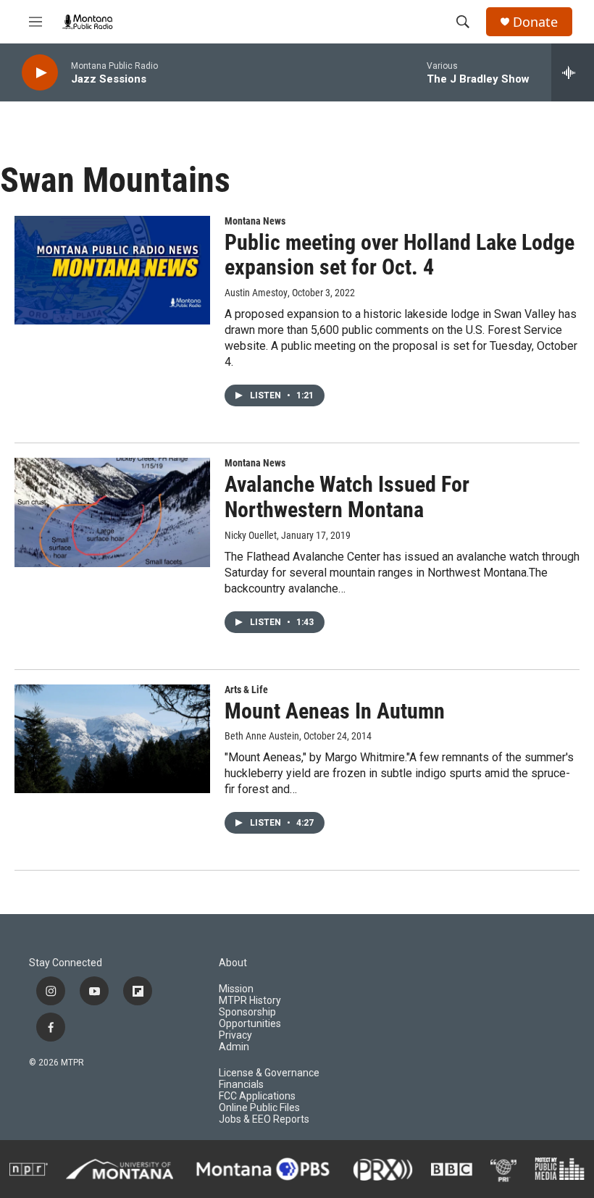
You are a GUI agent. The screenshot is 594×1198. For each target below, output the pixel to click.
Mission (236, 989)
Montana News (255, 221)
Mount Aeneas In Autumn (335, 711)
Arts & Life (246, 689)
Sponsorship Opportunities (250, 1018)
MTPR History (250, 1000)
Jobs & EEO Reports (264, 1119)
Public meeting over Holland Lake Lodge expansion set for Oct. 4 (399, 255)
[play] (39, 72)
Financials (241, 1084)
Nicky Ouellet (251, 535)
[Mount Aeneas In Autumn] (112, 738)
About (233, 963)
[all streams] (572, 72)
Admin (234, 1047)
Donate (535, 22)
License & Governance (269, 1073)
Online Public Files (259, 1107)
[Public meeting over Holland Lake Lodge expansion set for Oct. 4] (112, 270)
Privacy (235, 1035)
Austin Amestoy (256, 292)
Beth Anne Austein (262, 736)
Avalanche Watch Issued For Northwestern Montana (347, 497)
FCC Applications (257, 1096)
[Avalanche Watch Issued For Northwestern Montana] (112, 512)
